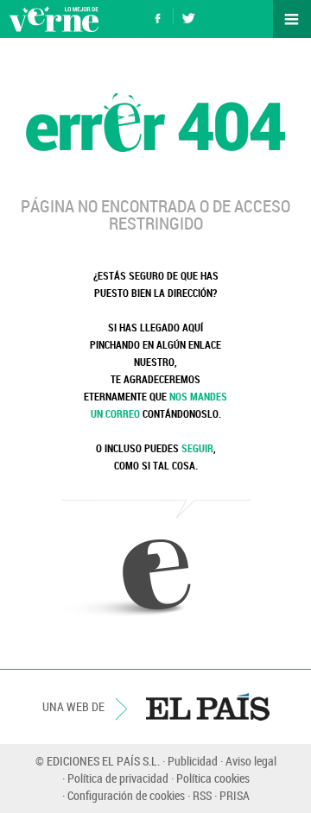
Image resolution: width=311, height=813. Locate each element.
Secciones (292, 19)
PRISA (234, 795)
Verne (53, 19)
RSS (202, 795)
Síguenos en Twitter (188, 16)
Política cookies (213, 778)
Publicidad (193, 761)
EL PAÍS (208, 707)
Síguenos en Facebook (158, 16)
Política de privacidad (117, 778)
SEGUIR (197, 448)
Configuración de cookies (126, 795)
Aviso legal (250, 761)
